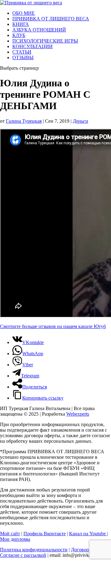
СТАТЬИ (21, 52)
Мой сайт (10, 533)
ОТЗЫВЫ (23, 57)
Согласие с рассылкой (23, 555)
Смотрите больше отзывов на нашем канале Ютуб (53, 326)
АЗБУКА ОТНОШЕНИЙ (39, 29)
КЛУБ (18, 35)
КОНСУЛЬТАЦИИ (32, 46)
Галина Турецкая (24, 121)
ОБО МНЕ (23, 13)
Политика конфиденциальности (34, 549)
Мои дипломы (15, 539)
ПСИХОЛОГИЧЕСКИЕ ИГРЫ (45, 40)
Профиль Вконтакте (44, 533)
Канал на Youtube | (88, 533)
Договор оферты (88, 549)
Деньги (80, 121)
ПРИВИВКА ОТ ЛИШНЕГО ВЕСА (50, 18)
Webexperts (77, 414)
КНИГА (20, 24)
